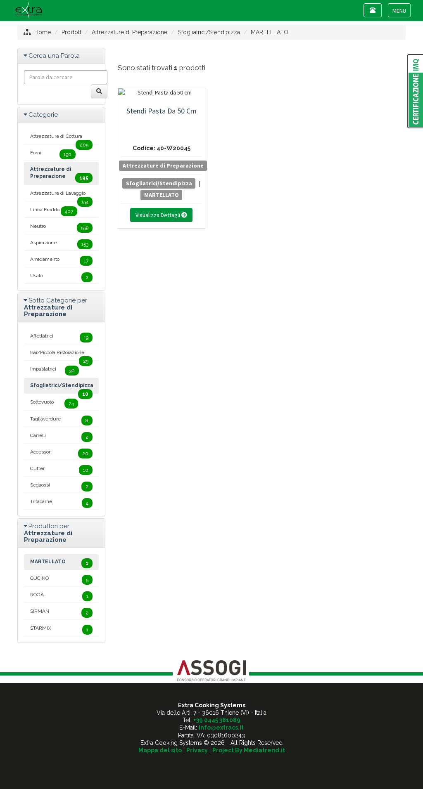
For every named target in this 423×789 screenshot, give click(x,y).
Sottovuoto (52, 402)
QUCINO (59, 579)
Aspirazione (59, 243)
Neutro (59, 227)
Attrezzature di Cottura (59, 138)
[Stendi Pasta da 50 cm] (161, 92)
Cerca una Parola (54, 55)
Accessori (59, 452)
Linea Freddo (51, 210)
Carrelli (59, 436)
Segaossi (59, 485)
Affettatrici (59, 336)
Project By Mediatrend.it (248, 750)
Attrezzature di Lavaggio (59, 195)
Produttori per (48, 532)
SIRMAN (59, 612)
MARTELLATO (269, 32)
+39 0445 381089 (216, 720)
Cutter (59, 469)
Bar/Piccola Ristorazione (59, 355)
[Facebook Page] (211, 764)
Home (42, 32)
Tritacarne (59, 502)
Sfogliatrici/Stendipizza (209, 32)
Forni (50, 153)
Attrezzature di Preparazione (129, 32)
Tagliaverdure (59, 419)
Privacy (197, 750)
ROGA (59, 595)
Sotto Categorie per (55, 307)
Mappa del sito (160, 750)
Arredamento (59, 260)
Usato (59, 276)
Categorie (43, 114)
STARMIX (59, 629)
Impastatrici (52, 369)
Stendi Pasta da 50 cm (161, 111)
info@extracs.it (221, 727)
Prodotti (72, 32)
